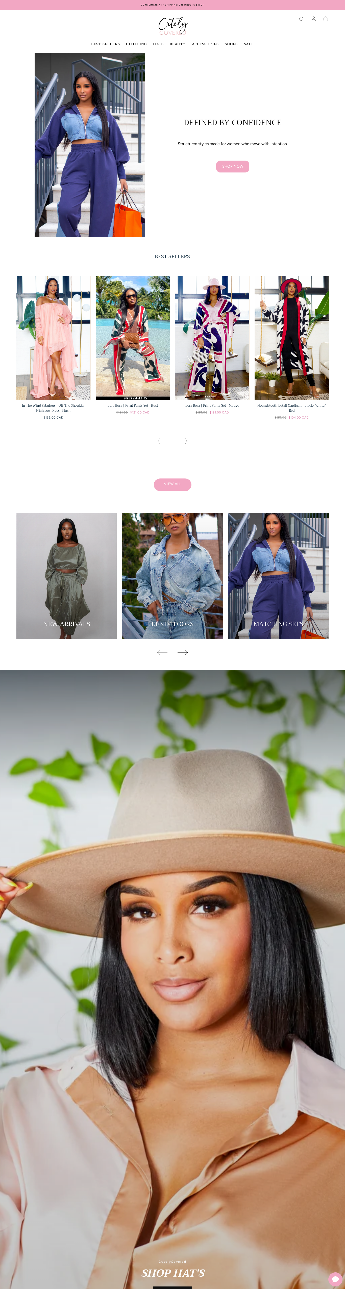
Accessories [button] (205, 44)
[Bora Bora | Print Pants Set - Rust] (133, 338)
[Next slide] (183, 441)
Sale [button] (249, 44)
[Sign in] (314, 19)
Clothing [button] (136, 44)
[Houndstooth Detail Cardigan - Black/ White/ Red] (292, 338)
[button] (302, 19)
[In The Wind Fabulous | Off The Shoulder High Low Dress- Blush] (53, 338)
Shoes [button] (231, 44)
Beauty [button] (178, 44)
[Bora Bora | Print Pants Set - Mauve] (212, 338)
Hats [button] (158, 44)
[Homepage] (172, 26)
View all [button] (172, 484)
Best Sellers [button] (105, 44)
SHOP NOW (232, 166)
